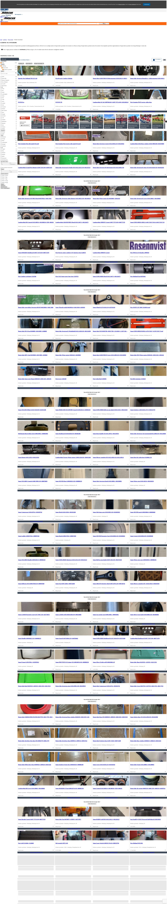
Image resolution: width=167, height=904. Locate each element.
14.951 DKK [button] (58, 874)
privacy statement (132, 4)
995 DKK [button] (20, 85)
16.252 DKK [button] (21, 109)
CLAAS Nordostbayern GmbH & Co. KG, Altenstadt (148, 876)
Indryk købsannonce (92, 182)
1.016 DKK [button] (95, 669)
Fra (1, 170)
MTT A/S (36, 87)
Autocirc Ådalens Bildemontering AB (36, 111)
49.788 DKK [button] (133, 874)
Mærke (2, 71)
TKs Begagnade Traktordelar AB (74, 852)
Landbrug (5, 39)
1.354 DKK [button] (58, 109)
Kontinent (3, 130)
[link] (35, 70)
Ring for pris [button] (95, 85)
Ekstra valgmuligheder (5, 188)
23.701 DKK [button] (58, 850)
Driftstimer (3, 185)
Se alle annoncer (25, 125)
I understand (146, 4)
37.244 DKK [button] (133, 850)
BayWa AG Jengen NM (74, 876)
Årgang (2, 169)
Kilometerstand (4, 186)
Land (2, 135)
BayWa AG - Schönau (36, 876)
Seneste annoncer (4, 173)
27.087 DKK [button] (95, 874)
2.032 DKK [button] (132, 826)
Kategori (2, 64)
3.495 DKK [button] (58, 85)
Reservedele (10, 39)
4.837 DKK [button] (20, 874)
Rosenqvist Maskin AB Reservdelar (111, 87)
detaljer (2, 184)
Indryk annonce (5, 16)
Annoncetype (3, 61)
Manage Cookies (122, 4)
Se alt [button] (2, 87)
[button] (10, 59)
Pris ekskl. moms (4, 161)
